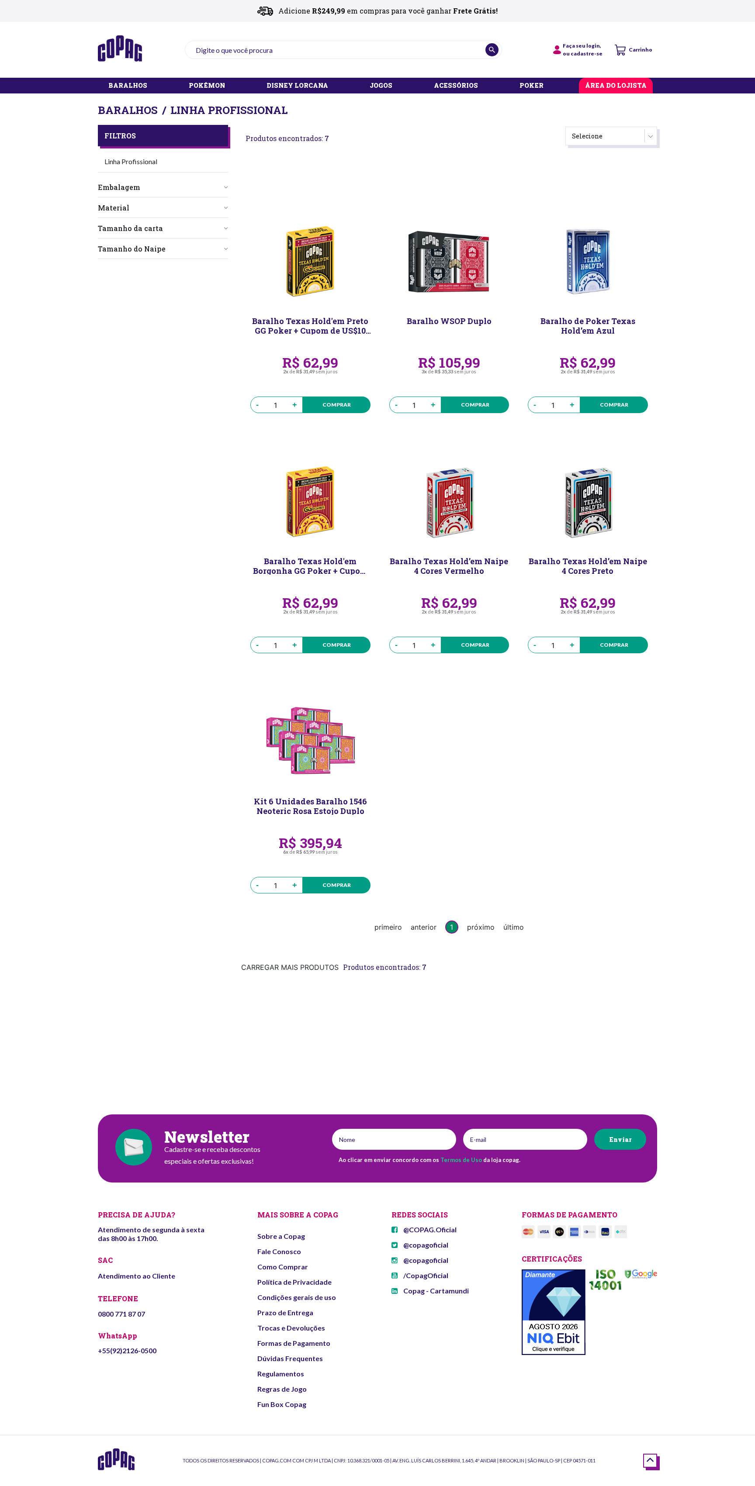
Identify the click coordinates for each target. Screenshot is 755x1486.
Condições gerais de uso (296, 1297)
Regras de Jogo (282, 1389)
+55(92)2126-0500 (127, 1350)
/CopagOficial (425, 1275)
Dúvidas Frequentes (290, 1358)
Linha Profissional (228, 110)
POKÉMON (207, 86)
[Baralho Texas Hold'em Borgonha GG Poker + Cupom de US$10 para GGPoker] (310, 501)
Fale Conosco (279, 1251)
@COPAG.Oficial (429, 1229)
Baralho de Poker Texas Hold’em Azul (587, 325)
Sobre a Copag (281, 1236)
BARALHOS (127, 86)
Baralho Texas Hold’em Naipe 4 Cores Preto (588, 565)
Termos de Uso (461, 1159)
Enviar (620, 1139)
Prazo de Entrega (285, 1312)
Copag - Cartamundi (435, 1290)
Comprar (336, 404)
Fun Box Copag (281, 1404)
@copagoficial (425, 1245)
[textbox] (343, 50)
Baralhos (128, 110)
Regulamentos (280, 1373)
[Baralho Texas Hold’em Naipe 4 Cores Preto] (588, 501)
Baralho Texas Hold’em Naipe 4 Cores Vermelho (449, 565)
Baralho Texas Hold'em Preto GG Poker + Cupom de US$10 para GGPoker (310, 325)
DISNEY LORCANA (297, 86)
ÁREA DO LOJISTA (616, 86)
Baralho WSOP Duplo (449, 321)
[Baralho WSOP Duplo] (449, 261)
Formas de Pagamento (293, 1343)
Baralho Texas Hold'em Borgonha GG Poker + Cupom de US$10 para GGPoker (310, 565)
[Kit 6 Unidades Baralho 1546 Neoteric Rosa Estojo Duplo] (310, 741)
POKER (531, 86)
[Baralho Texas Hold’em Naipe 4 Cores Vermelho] (449, 501)
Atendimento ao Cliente (136, 1276)
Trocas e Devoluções (291, 1328)
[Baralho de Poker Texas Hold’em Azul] (588, 261)
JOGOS (381, 86)
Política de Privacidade (294, 1282)
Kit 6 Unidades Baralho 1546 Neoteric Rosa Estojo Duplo (310, 805)
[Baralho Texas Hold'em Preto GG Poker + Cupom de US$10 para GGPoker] (310, 261)
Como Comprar (282, 1266)
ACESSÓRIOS (456, 86)
